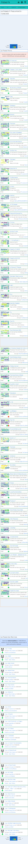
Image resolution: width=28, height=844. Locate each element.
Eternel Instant (14, 366)
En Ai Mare (12, 465)
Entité (8, 707)
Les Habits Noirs (14, 572)
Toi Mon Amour (14, 177)
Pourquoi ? (13, 501)
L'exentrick (11, 709)
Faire (11, 96)
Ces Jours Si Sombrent (16, 132)
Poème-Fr (5, 2)
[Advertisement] (14, 30)
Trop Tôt (12, 420)
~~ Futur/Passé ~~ (15, 240)
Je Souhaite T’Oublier (15, 267)
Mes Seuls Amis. (10, 779)
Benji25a (26, 524)
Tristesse (12, 123)
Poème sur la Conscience (11, 710)
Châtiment (12, 159)
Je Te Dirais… (9, 728)
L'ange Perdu (12, 810)
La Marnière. (9, 735)
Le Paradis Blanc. (10, 750)
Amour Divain (9, 670)
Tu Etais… (12, 222)
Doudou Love (12, 825)
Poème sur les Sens (9, 797)
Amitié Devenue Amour (15, 357)
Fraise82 (26, 102)
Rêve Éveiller (12, 694)
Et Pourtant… (13, 60)
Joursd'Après (19, 46)
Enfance (12, 114)
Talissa (26, 479)
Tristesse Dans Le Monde (16, 375)
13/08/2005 (13, 46)
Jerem (26, 497)
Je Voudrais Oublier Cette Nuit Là (19, 348)
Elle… (11, 294)
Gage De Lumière (14, 581)
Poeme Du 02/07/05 (15, 258)
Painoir (26, 66)
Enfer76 (11, 745)
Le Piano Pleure (10, 765)
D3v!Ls (26, 291)
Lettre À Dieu (13, 563)
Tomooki (11, 658)
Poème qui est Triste (10, 718)
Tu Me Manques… (10, 808)
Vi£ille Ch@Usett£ (23, 282)
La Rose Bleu (25, 542)
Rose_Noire (11, 686)
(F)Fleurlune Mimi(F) (23, 219)
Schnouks (11, 767)
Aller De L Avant (14, 384)
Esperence (12, 105)
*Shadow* (25, 75)
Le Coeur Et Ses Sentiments (13, 743)
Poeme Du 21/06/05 (15, 249)
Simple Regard (10, 801)
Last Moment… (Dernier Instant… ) (19, 554)
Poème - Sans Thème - (10, 659)
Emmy (26, 255)
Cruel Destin (9, 685)
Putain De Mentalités (15, 429)
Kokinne (26, 335)
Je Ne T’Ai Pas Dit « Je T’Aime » (13, 721)
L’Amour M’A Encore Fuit (16, 213)
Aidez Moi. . (13, 78)
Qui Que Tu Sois (14, 231)
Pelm (26, 578)
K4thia (26, 273)
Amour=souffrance (23, 416)
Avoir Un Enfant (10, 677)
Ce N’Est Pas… (13, 150)
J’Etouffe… (9, 714)
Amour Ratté (13, 168)
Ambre (8, 656)
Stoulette (25, 398)
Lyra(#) (10, 679)
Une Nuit (12, 195)
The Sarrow (25, 443)
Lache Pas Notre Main (15, 492)
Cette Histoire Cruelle (16, 141)
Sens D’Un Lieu (10, 794)
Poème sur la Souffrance (10, 769)
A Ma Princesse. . (14, 519)
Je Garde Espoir (14, 537)
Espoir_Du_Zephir (24, 425)
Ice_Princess (25, 326)
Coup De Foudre (14, 546)
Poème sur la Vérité (9, 732)
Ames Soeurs (9, 663)
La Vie (11, 402)
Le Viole (12, 186)
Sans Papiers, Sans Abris (16, 510)
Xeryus (26, 587)
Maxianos (25, 129)
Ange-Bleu (11, 723)
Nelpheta (26, 533)
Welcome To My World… (12, 830)
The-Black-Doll (24, 300)
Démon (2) (9, 692)
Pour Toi (12, 321)
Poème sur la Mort (9, 688)
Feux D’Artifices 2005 (15, 330)
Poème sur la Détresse (10, 652)
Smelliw (26, 560)
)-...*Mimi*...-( (12, 788)
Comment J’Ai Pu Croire (16, 69)
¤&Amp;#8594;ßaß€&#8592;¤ (21, 201)
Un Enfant (12, 456)
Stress (12, 483)
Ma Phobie (9, 772)
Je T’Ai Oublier (13, 204)
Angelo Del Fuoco (24, 461)
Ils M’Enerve (13, 411)
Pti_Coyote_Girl (24, 174)
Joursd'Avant (7, 46)
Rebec (10, 672)
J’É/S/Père (12, 528)
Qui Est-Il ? (13, 438)
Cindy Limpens (12, 650)
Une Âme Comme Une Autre (13, 823)
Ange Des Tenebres (15, 303)
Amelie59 (25, 228)
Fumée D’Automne (14, 590)
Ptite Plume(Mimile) (23, 353)
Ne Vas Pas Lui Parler (15, 87)
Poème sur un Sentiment (10, 746)
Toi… (11, 312)
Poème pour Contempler (10, 739)
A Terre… (8, 648)
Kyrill (27, 371)
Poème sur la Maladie (10, 776)
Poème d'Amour (8, 667)
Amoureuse (13, 393)
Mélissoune (25, 362)
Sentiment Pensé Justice (16, 276)
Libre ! (11, 285)
